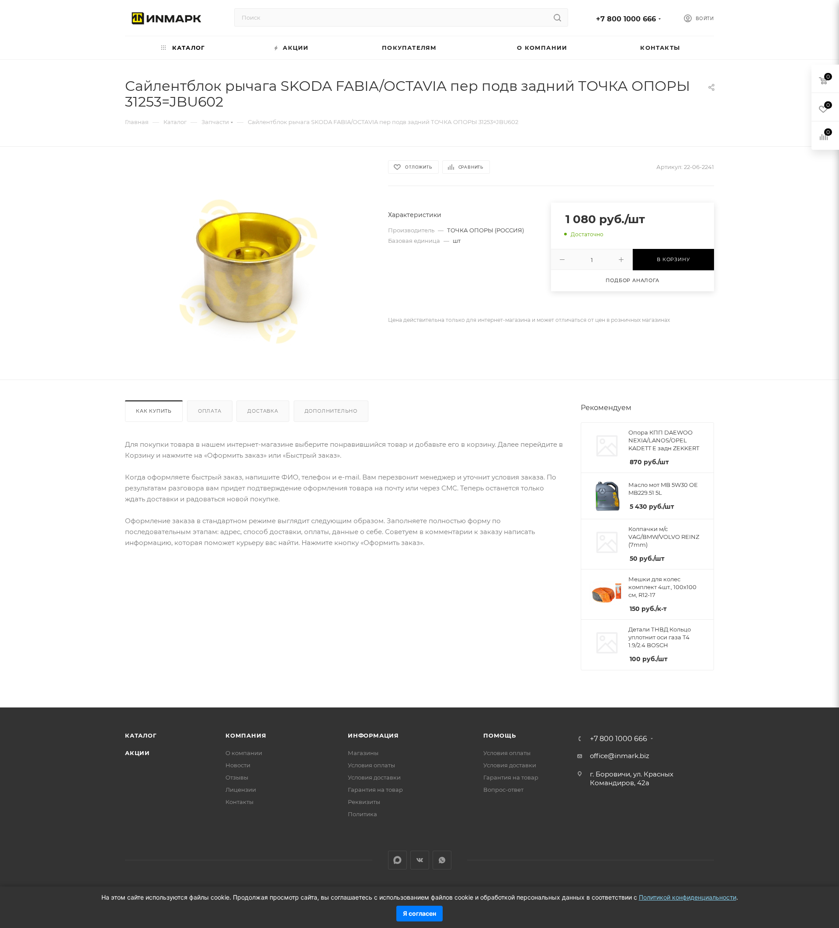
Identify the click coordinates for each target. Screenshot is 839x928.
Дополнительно (331, 411)
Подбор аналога (632, 280)
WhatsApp (442, 860)
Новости (237, 765)
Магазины (363, 752)
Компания (245, 735)
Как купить (154, 411)
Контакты (239, 801)
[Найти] (557, 17)
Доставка (262, 411)
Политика (362, 814)
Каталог (141, 735)
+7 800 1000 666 (626, 19)
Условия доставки (374, 777)
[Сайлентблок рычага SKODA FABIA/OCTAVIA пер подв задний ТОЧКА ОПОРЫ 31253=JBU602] (248, 270)
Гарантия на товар (375, 789)
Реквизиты (364, 801)
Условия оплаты (371, 765)
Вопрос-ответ (503, 789)
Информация (373, 735)
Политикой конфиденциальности (687, 897)
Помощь (499, 735)
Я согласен (419, 913)
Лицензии (240, 789)
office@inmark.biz (619, 756)
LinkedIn (397, 860)
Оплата (210, 411)
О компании (243, 752)
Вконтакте (419, 860)
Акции (137, 752)
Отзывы (236, 777)
